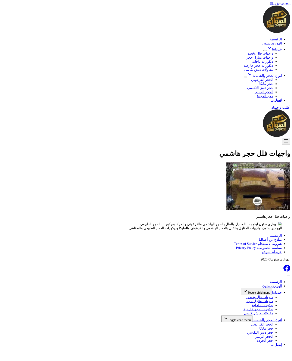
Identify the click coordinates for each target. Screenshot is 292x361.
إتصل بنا (276, 100)
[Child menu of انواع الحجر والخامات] (245, 76)
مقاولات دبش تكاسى (258, 69)
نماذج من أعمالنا (270, 239)
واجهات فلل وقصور (259, 53)
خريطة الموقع (272, 252)
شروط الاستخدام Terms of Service (258, 244)
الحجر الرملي (264, 92)
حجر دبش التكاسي (260, 88)
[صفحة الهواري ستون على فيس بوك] (286, 270)
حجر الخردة (265, 96)
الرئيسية (276, 39)
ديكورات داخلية (262, 61)
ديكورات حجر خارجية (258, 65)
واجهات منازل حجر (259, 57)
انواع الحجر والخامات (267, 320)
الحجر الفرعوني (262, 79)
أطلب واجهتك (280, 107)
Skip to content (280, 3)
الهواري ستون (272, 43)
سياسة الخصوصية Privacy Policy (259, 248)
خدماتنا (277, 292)
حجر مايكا (266, 84)
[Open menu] (286, 141)
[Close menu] (288, 275)
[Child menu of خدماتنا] (265, 50)
